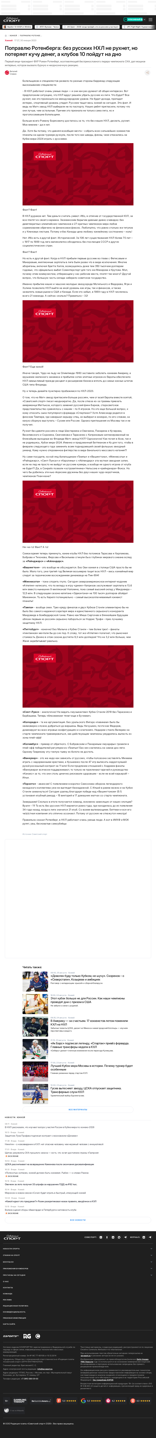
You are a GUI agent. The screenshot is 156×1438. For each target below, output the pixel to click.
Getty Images (143, 1359)
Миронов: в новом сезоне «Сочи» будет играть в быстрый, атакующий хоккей (45, 1192)
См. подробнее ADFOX (103, 1380)
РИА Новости (87, 1362)
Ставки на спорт (11, 1255)
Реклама (7, 1300)
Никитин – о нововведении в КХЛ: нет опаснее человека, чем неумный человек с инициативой (54, 1144)
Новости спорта (11, 1249)
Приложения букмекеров (15, 1268)
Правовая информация (14, 1318)
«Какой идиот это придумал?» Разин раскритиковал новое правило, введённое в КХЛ (50, 1201)
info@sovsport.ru (44, 1369)
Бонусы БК (8, 1262)
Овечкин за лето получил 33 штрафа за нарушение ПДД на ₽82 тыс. (41, 1184)
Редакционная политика (15, 1306)
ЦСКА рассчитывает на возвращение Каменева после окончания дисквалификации (49, 1164)
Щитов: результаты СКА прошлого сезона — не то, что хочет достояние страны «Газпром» (52, 1152)
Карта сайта (9, 1324)
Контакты (8, 1287)
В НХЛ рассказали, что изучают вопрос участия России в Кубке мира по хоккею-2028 (49, 1127)
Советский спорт (39, 834)
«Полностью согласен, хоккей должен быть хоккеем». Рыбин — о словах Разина (47, 1172)
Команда (7, 1294)
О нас (6, 1281)
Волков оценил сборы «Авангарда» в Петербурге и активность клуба (40, 1209)
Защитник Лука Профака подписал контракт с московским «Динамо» (41, 1135)
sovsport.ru (85, 1355)
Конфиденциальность (14, 1312)
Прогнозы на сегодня (14, 1275)
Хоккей (8, 40)
